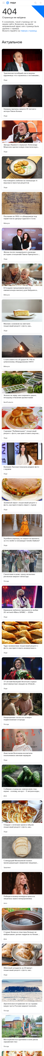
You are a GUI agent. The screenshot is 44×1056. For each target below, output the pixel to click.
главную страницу (29, 31)
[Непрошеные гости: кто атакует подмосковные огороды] (22, 710)
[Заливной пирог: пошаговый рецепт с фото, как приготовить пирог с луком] (22, 495)
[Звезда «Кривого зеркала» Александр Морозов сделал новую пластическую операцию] (22, 137)
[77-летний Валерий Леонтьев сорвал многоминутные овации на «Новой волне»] (22, 674)
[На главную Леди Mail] (12, 2)
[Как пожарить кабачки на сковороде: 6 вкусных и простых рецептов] (22, 173)
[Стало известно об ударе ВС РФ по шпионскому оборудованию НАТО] (22, 352)
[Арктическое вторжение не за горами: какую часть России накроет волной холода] (22, 996)
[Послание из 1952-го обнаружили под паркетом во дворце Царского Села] (22, 209)
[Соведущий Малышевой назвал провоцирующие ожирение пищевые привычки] (22, 853)
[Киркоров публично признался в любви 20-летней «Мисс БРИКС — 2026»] (22, 602)
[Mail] (7, 2)
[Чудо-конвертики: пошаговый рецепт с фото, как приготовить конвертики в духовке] (22, 638)
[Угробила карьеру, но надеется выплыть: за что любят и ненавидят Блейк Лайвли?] (22, 531)
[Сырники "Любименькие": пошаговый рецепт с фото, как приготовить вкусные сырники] (22, 423)
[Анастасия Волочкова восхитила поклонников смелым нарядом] (22, 745)
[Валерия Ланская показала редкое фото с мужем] (22, 459)
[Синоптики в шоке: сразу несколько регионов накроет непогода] (22, 566)
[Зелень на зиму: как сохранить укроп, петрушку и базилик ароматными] (22, 388)
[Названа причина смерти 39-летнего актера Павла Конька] (22, 101)
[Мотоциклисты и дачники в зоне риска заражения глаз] (22, 1032)
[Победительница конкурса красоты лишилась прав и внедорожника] (22, 889)
